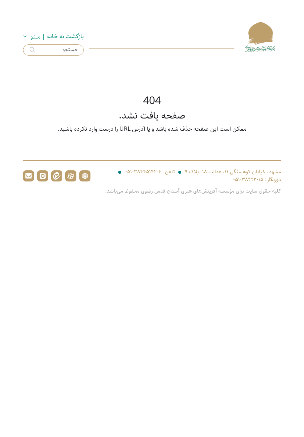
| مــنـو (37, 36)
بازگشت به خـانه (65, 36)
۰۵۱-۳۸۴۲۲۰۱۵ (248, 180)
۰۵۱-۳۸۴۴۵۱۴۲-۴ (143, 172)
